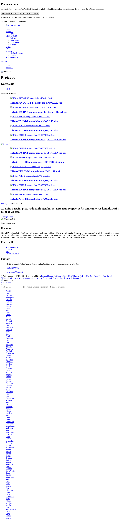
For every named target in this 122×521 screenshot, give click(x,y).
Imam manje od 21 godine (29, 13)
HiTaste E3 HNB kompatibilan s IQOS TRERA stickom (37, 162)
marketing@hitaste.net (14, 272)
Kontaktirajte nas (12, 57)
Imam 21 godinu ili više (10, 13)
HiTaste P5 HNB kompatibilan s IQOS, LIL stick (34, 130)
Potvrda (13, 55)
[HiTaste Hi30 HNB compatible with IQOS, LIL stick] (30, 167)
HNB (12, 34)
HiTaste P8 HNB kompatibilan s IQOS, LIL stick (34, 121)
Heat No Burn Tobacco (61, 278)
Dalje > (6, 203)
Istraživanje (14, 40)
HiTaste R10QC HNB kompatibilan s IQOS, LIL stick (36, 103)
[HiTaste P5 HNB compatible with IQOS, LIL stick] (30, 176)
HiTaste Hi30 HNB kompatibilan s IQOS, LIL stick (35, 171)
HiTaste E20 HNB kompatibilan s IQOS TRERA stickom (38, 139)
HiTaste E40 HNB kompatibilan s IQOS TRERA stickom (38, 153)
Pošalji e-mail (6, 282)
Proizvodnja (15, 42)
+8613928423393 (12, 268)
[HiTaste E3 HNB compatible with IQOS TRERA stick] (32, 157)
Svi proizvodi (76, 278)
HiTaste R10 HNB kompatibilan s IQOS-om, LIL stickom (38, 112)
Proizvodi (9, 32)
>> (10, 203)
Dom (8, 30)
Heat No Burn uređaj (44, 278)
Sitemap (59, 276)
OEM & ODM (11, 36)
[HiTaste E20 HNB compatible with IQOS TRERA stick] (33, 185)
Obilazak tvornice (17, 53)
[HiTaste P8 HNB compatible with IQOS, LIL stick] (30, 194)
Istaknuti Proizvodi (48, 276)
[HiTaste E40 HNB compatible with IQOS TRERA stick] (33, 148)
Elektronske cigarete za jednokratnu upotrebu (18, 278)
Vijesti (8, 47)
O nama (9, 51)
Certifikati (14, 45)
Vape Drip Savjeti (105, 276)
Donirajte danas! (7, 217)
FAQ (8, 49)
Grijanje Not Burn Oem (89, 276)
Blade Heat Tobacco (71, 276)
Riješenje (13, 38)
